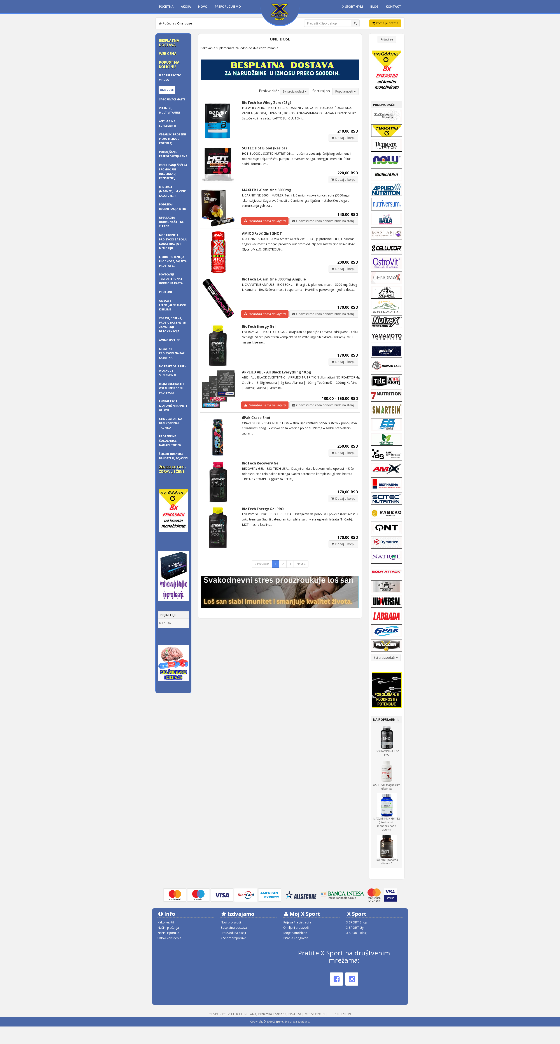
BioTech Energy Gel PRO (263, 508)
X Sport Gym (352, 6)
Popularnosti (344, 91)
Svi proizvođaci (294, 91)
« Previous (262, 564)
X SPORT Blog (356, 933)
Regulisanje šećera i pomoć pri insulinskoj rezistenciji (173, 171)
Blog (374, 6)
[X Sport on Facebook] (336, 979)
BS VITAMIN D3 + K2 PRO (387, 753)
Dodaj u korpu (344, 138)
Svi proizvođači (385, 657)
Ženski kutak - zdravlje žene (172, 469)
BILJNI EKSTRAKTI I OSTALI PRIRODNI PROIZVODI (171, 388)
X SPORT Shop (356, 922)
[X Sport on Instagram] (351, 979)
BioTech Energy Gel (259, 326)
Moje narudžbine (295, 933)
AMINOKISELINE (169, 340)
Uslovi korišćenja (169, 938)
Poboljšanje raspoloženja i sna (173, 154)
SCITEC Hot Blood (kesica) (264, 148)
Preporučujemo (228, 6)
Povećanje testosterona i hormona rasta (171, 279)
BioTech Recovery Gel (261, 463)
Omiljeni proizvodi (296, 927)
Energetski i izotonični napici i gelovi (173, 405)
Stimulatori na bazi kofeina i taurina (170, 423)
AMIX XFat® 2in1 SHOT (262, 233)
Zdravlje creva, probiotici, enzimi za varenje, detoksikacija (172, 324)
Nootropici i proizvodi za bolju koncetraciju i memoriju (173, 241)
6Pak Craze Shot (256, 417)
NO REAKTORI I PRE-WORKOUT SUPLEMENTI (172, 370)
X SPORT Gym (356, 927)
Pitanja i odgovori (295, 938)
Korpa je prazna (386, 23)
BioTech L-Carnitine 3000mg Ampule (274, 279)
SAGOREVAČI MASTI (172, 99)
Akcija (186, 6)
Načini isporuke (168, 933)
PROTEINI (165, 292)
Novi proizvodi (230, 922)
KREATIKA (165, 623)
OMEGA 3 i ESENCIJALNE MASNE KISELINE (172, 305)
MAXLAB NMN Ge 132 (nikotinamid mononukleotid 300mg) (386, 824)
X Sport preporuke (233, 938)
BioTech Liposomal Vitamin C (387, 861)
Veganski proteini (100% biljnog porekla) (172, 139)
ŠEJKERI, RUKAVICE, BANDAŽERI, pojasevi (173, 456)
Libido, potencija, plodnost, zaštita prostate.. (173, 261)
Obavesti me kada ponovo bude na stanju (325, 221)
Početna (166, 6)
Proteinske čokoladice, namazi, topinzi (170, 440)
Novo (202, 6)
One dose (167, 90)
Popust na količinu (169, 64)
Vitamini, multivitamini (169, 110)
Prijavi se (386, 39)
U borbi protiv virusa (170, 78)
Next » (301, 564)
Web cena (168, 53)
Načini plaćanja (168, 927)
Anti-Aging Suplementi (167, 123)
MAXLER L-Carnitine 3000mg (266, 189)
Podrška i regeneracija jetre (172, 207)
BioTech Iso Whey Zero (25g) (266, 102)
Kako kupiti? (166, 922)
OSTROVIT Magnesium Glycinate (386, 786)
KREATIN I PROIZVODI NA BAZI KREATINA (172, 353)
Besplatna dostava (169, 42)
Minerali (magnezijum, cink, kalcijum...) (172, 191)
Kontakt (393, 6)
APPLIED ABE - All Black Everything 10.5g (276, 372)
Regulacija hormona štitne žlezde (171, 222)
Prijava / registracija (297, 922)
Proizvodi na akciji (233, 933)
